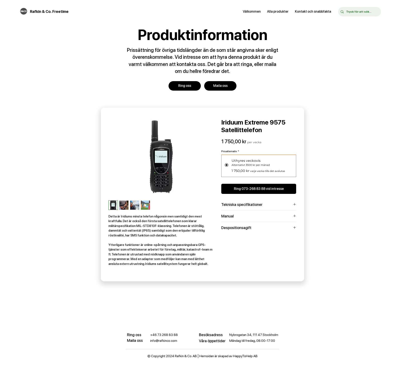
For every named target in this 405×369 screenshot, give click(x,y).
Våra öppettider (212, 341)
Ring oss (134, 335)
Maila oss (135, 340)
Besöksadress (211, 335)
